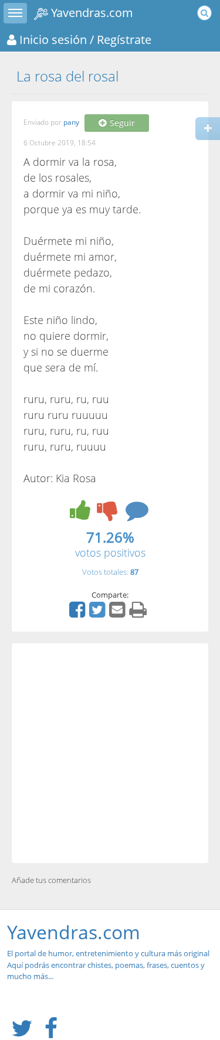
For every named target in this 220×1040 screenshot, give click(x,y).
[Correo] (118, 613)
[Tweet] (98, 613)
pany (71, 123)
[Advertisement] (110, 753)
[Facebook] (78, 613)
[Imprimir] (139, 613)
